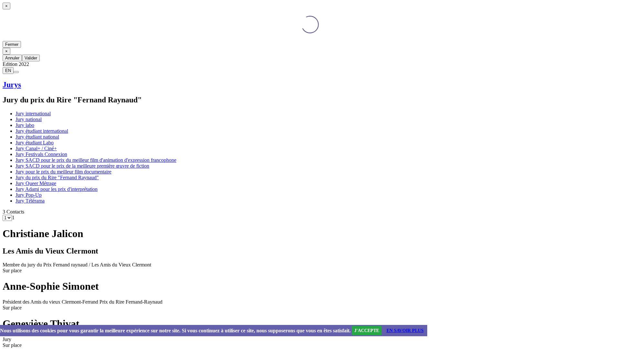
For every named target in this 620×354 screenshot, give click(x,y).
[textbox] (13, 217)
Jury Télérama (30, 200)
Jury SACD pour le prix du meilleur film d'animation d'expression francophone (96, 160)
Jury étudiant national (37, 137)
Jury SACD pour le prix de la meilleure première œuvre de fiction (82, 166)
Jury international (33, 113)
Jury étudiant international (42, 131)
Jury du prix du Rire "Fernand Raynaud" (57, 177)
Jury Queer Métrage (36, 183)
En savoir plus (405, 330)
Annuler (12, 58)
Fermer (11, 44)
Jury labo (25, 125)
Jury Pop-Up (29, 195)
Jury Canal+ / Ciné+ (36, 148)
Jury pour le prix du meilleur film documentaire (63, 171)
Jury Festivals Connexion (41, 154)
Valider (31, 58)
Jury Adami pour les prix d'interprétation (57, 189)
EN (8, 70)
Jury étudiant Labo (35, 142)
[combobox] (13, 217)
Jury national (29, 119)
